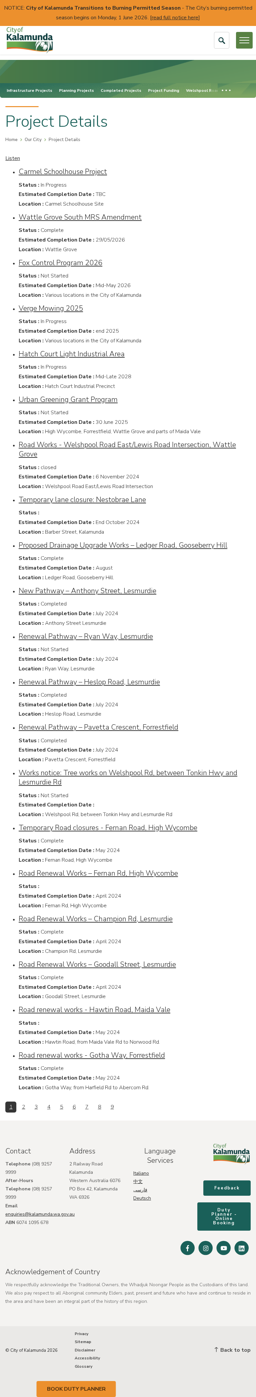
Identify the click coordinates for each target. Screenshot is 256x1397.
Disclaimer (85, 1350)
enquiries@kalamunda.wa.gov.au (40, 1214)
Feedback (227, 1188)
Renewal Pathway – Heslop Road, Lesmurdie (89, 682)
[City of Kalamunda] (29, 40)
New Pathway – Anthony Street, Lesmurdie (87, 591)
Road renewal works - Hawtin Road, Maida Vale (94, 1010)
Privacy (81, 1333)
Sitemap (83, 1341)
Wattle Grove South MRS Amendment (80, 217)
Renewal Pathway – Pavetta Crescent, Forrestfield (98, 727)
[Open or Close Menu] (244, 40)
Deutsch (142, 1198)
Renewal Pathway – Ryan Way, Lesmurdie (86, 636)
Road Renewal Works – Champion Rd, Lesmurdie (96, 919)
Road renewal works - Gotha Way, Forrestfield (92, 1055)
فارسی (140, 1190)
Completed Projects (121, 90)
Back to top (235, 1350)
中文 (138, 1181)
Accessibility (87, 1358)
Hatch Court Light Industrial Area (72, 354)
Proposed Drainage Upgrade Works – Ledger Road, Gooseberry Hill (123, 545)
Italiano (141, 1173)
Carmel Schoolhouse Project (63, 172)
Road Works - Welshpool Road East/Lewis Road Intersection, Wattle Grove (127, 449)
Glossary (83, 1366)
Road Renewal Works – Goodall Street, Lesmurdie (97, 964)
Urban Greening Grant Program (68, 400)
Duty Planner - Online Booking (224, 1216)
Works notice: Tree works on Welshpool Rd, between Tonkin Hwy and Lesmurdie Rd (128, 777)
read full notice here (175, 17)
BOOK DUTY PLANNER (76, 1389)
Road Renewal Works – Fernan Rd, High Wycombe (98, 873)
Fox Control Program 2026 (60, 263)
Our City (33, 140)
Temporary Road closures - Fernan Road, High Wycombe (108, 828)
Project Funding (163, 90)
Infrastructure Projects (29, 90)
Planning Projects (76, 90)
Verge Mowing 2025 (51, 308)
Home (11, 140)
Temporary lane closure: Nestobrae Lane (82, 500)
